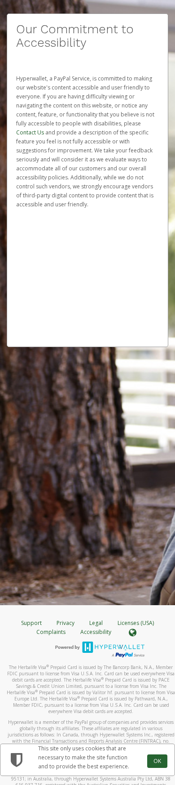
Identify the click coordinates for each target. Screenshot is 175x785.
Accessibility (95, 632)
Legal (96, 623)
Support (31, 623)
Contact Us (30, 132)
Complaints (51, 632)
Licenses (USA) (136, 623)
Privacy (65, 623)
